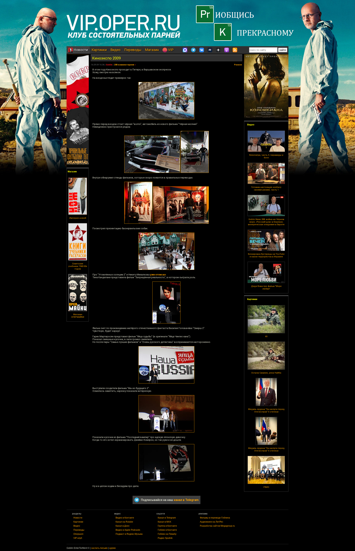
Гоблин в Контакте (167, 530)
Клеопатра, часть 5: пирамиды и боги (266, 156)
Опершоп (78, 534)
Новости (80, 50)
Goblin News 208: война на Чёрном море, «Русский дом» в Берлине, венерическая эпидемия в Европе (266, 222)
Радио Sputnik (165, 538)
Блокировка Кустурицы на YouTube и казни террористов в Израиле (266, 255)
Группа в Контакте (167, 526)
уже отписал (158, 274)
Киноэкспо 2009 (106, 58)
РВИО (266, 487)
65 (266, 336)
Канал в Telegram (167, 517)
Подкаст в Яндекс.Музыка (129, 534)
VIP (170, 50)
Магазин (152, 50)
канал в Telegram (186, 500)
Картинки (99, 50)
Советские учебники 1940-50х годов (77, 266)
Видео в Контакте (125, 517)
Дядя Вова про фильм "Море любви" (266, 287)
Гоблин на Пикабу (167, 534)
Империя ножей (77, 218)
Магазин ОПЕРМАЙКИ (77, 315)
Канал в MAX (164, 522)
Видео (115, 50)
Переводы (132, 50)
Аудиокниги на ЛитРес (211, 522)
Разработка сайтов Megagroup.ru (217, 526)
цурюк (112, 548)
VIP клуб (77, 538)
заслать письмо (99, 548)
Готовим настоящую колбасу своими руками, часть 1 (266, 188)
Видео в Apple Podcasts (128, 530)
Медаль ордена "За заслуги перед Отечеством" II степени (266, 410)
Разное (238, 65)
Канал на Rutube (124, 522)
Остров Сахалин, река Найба (266, 373)
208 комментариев (124, 65)
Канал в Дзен (122, 526)
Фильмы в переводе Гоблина (215, 517)
